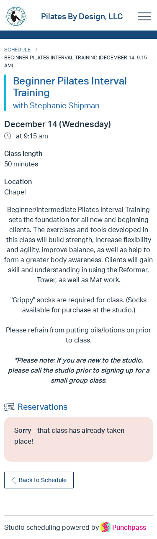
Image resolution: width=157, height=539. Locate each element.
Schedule (17, 49)
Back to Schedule (43, 479)
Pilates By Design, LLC (82, 16)
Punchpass (129, 527)
